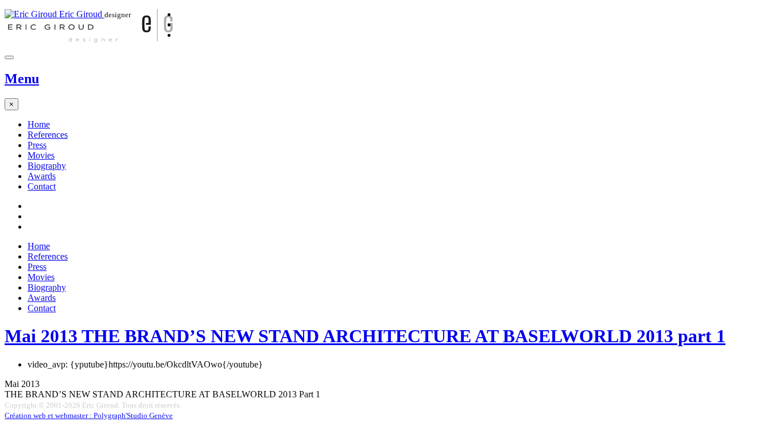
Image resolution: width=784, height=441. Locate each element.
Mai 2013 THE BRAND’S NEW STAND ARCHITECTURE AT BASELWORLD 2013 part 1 (365, 336)
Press (37, 145)
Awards (42, 176)
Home (39, 124)
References (48, 135)
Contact (42, 186)
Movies (41, 155)
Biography (47, 166)
